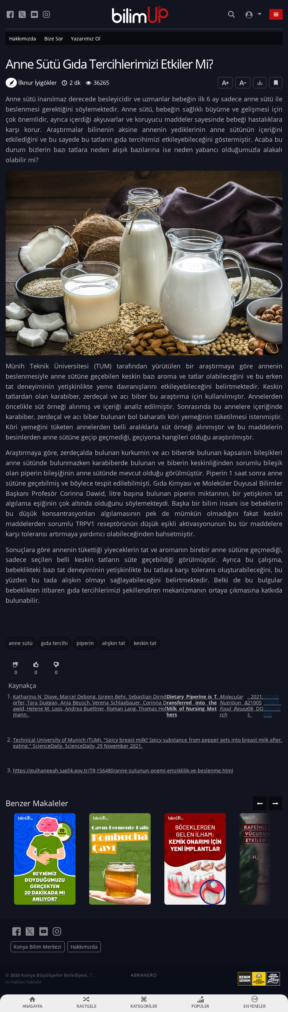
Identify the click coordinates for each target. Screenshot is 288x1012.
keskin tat (145, 643)
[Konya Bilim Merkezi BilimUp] (140, 14)
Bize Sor (53, 38)
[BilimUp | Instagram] (46, 14)
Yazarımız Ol (85, 38)
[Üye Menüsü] (253, 14)
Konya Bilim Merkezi (37, 946)
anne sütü (21, 643)
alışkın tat (113, 643)
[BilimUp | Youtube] (34, 14)
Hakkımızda (22, 38)
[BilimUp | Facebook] (10, 14)
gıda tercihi (54, 643)
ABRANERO (144, 975)
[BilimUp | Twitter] (22, 14)
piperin (85, 643)
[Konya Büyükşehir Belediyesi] (260, 979)
